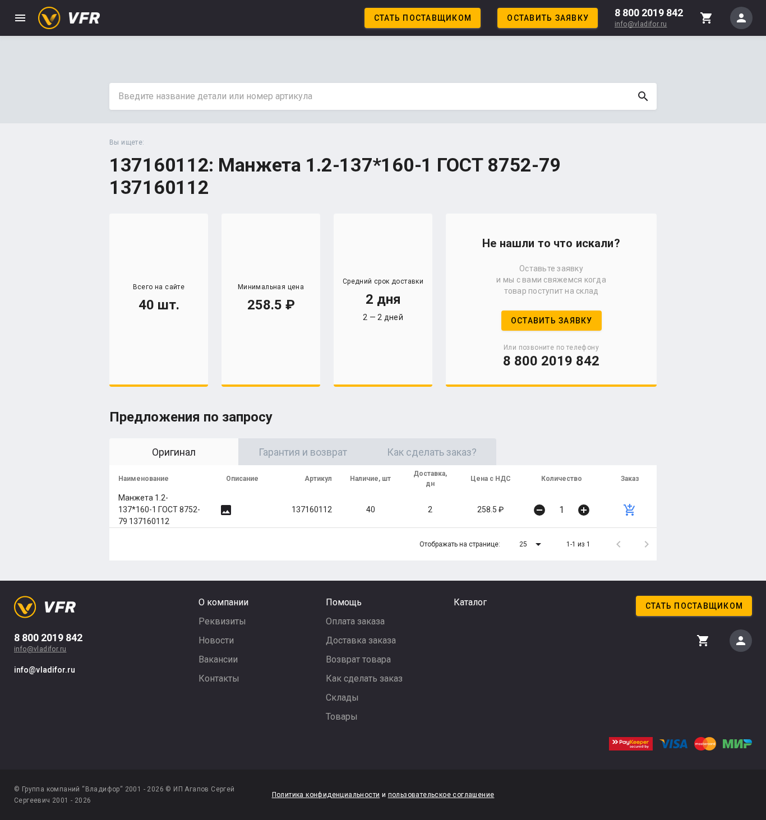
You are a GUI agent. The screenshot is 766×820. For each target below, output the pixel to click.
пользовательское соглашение (441, 795)
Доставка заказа (361, 640)
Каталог (470, 602)
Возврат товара (358, 659)
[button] (532, 544)
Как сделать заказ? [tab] (432, 452)
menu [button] (20, 18)
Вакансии (218, 659)
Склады (342, 697)
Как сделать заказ (364, 678)
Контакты (219, 678)
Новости (216, 640)
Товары (342, 716)
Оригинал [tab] (174, 452)
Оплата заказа (355, 621)
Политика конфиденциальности (326, 795)
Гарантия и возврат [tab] (303, 452)
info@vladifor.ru (641, 24)
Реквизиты (222, 621)
